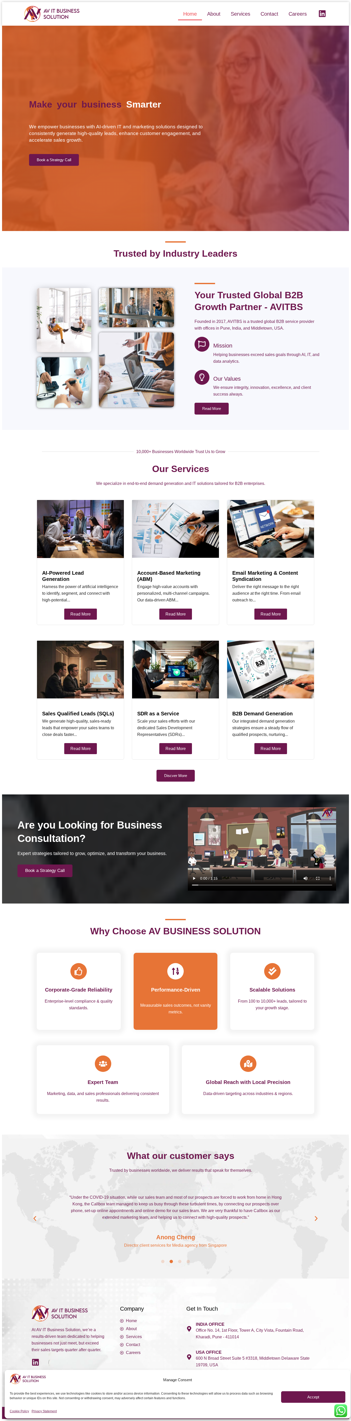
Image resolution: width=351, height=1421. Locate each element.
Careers (298, 14)
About (213, 14)
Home (190, 14)
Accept (313, 1397)
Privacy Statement (44, 1411)
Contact (269, 14)
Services (240, 14)
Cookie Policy (19, 1411)
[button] (35, 1218)
